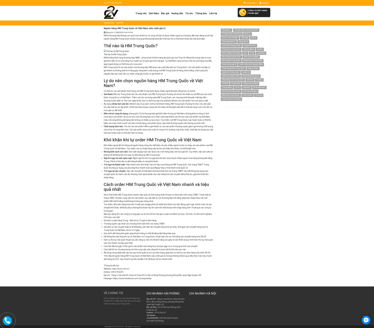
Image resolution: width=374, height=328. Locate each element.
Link (245, 53)
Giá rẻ (253, 38)
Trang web (235, 84)
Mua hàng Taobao (251, 57)
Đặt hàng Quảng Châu (231, 91)
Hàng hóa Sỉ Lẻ (250, 45)
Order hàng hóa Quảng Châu (251, 64)
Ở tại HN (259, 95)
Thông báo (201, 13)
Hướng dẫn (177, 13)
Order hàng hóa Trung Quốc (233, 68)
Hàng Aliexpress (228, 42)
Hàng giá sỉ (243, 42)
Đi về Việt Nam (259, 87)
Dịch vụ (248, 34)
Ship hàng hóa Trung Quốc (233, 80)
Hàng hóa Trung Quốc (231, 49)
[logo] (116, 12)
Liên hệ (213, 13)
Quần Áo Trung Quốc (230, 72)
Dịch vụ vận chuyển (230, 38)
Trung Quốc (227, 87)
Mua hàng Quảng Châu (231, 57)
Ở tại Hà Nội (247, 95)
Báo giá (165, 13)
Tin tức (189, 13)
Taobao (259, 80)
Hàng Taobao (248, 49)
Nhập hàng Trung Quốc (253, 61)
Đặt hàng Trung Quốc (230, 95)
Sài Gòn (250, 80)
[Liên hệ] (7, 320)
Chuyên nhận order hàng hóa (246, 30)
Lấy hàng (261, 53)
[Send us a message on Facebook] (366, 320)
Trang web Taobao (250, 84)
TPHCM (225, 84)
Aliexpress (226, 30)
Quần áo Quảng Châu (231, 76)
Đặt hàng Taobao (250, 91)
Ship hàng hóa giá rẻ (251, 76)
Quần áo (246, 72)
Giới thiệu (154, 13)
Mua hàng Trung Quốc (231, 61)
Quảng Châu (253, 68)
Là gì (252, 53)
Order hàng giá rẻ (229, 64)
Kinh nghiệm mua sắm (231, 53)
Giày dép (244, 38)
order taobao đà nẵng (231, 99)
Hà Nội (259, 49)
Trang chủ (141, 13)
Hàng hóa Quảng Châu (231, 45)
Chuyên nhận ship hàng (231, 34)
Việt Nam (246, 87)
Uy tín (237, 87)
